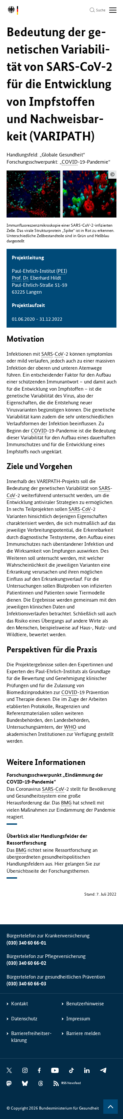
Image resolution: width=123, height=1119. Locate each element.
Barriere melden (83, 1033)
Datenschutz (24, 1018)
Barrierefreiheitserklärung (31, 1036)
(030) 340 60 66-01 (26, 943)
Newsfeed (71, 1083)
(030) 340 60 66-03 (26, 984)
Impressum (78, 1018)
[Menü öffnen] (113, 10)
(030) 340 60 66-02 (26, 963)
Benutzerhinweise (85, 1003)
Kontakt (19, 1003)
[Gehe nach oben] (110, 1106)
